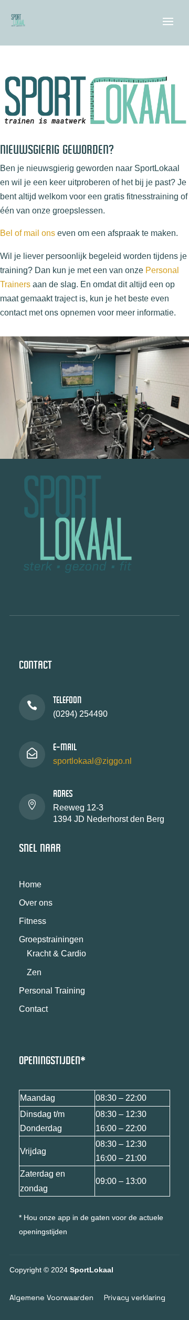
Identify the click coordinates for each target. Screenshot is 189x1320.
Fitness (32, 921)
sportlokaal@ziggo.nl (92, 761)
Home (30, 884)
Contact (33, 1009)
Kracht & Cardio (56, 953)
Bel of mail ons (27, 233)
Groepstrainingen (51, 939)
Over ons (35, 902)
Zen (34, 972)
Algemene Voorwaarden (51, 1297)
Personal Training (52, 990)
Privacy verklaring (134, 1297)
